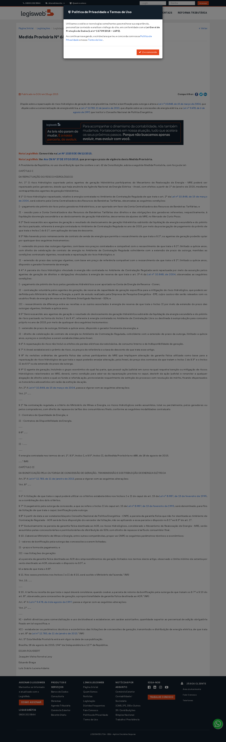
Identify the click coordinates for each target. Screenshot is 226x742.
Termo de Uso (95, 40)
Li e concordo (149, 52)
